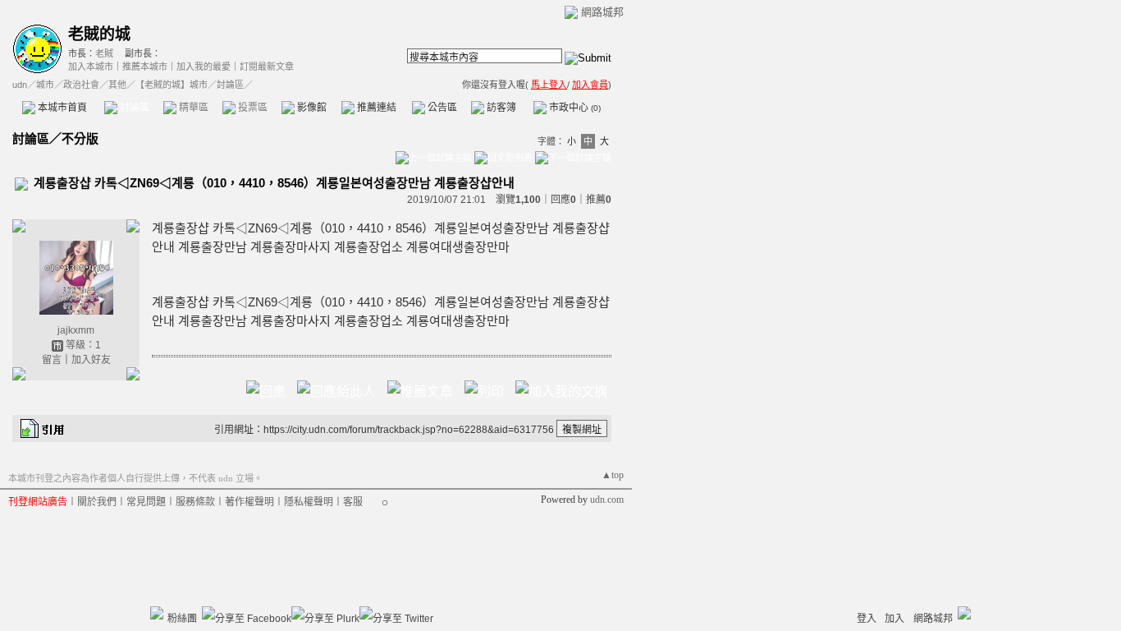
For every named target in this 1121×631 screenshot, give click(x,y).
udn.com (607, 499)
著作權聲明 (249, 502)
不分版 (80, 138)
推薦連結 (375, 107)
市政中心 (574, 107)
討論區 (133, 107)
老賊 (104, 53)
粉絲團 (182, 618)
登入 (866, 618)
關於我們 (97, 502)
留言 (52, 360)
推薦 (598, 199)
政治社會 (81, 85)
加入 (894, 618)
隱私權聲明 (308, 502)
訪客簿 (500, 107)
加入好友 (91, 360)
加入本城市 (90, 66)
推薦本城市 (144, 66)
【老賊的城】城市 (171, 85)
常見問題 (146, 502)
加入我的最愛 (203, 66)
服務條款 (195, 502)
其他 (117, 85)
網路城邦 (602, 12)
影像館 (311, 107)
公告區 (441, 107)
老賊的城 (99, 34)
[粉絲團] (156, 612)
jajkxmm (75, 330)
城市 (45, 85)
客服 (353, 502)
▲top (613, 475)
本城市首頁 (61, 107)
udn (19, 85)
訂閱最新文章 (267, 66)
